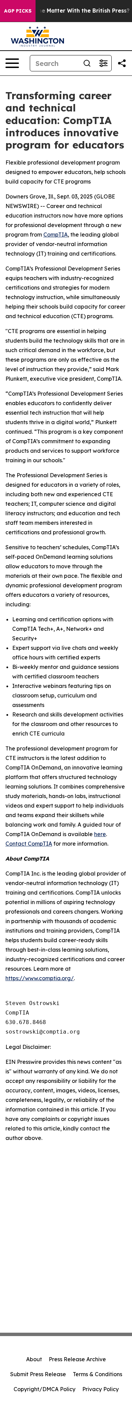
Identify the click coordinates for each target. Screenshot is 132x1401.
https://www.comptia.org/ (39, 978)
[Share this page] (122, 63)
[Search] (87, 63)
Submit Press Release (38, 1374)
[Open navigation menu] (12, 63)
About (34, 1359)
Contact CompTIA (28, 843)
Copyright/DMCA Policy (44, 1389)
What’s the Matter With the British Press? (72, 10)
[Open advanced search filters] (103, 63)
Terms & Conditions (97, 1374)
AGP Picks (17, 11)
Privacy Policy (100, 1389)
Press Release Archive (77, 1359)
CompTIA (55, 234)
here (100, 834)
